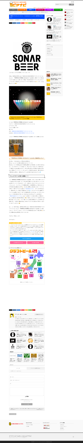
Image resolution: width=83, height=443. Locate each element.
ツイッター (33, 231)
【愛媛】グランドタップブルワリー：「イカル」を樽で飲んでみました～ (39, 341)
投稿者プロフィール (39, 314)
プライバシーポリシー (63, 426)
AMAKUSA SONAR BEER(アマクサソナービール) (22, 131)
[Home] (10, 12)
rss (71, 2)
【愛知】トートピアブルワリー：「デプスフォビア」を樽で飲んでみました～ (21, 335)
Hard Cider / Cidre (40, 9)
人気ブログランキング (19, 242)
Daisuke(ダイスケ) (29, 188)
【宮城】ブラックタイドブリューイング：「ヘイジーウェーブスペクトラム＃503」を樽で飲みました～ (54, 29)
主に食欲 (27, 426)
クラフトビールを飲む (29, 424)
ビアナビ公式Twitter (27, 238)
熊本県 (24, 19)
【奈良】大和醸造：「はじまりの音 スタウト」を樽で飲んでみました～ (21, 341)
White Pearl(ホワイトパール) (16, 195)
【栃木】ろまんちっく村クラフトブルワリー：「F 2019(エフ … (33, 360)
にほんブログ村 (36, 242)
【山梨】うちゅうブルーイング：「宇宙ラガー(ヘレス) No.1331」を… (21, 347)
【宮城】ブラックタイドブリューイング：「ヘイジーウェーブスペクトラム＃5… (39, 335)
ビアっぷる (37, 19)
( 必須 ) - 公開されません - (15, 380)
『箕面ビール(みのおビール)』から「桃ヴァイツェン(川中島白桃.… (19, 360)
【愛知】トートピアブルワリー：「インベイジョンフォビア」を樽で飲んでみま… (39, 347)
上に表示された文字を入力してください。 (26, 399)
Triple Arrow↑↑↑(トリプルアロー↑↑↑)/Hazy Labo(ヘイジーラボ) (69, 16)
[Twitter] (73, 436)
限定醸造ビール (31, 9)
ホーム (13, 9)
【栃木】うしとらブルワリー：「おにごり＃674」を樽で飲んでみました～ (19, 409)
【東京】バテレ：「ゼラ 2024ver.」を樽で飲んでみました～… (12, 360)
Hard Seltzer (49, 9)
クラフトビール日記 (22, 9)
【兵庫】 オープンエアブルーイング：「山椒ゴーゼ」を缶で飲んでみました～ (35, 409)
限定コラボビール (49, 53)
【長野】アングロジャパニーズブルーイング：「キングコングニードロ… (40, 360)
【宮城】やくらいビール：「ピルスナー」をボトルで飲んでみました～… (26, 360)
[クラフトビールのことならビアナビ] (18, 6)
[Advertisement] (27, 33)
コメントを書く (30, 19)
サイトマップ (62, 429)
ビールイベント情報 (58, 9)
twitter (73, 2)
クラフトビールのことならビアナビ (20, 436)
